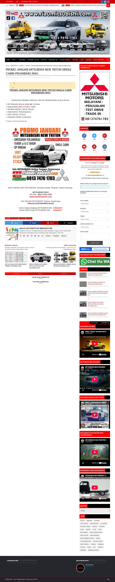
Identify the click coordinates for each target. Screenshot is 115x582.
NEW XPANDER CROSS (87, 538)
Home (8, 60)
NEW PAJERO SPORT (96, 532)
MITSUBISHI (9, 2)
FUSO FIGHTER (98, 60)
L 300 (82, 60)
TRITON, (48, 77)
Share (34, 223)
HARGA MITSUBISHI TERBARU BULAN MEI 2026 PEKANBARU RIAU (65, 265)
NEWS (98, 538)
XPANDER (22, 60)
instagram (56, 236)
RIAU (17, 2)
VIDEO (89, 547)
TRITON (75, 60)
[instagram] (108, 1)
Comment (70, 223)
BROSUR (89, 520)
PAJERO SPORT (65, 60)
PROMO (21, 65)
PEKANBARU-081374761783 (29, 2)
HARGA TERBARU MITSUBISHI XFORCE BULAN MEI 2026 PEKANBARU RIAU (98, 314)
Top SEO (34, 579)
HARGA (48, 5)
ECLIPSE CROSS (85, 526)
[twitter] (105, 1)
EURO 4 (95, 526)
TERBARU (101, 544)
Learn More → (89, 566)
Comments (105, 323)
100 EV (82, 520)
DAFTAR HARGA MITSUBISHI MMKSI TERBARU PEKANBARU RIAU (16, 265)
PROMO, (43, 77)
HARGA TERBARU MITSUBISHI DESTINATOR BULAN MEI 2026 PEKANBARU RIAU (96, 304)
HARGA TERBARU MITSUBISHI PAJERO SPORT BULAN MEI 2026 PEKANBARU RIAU (75, 5)
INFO (14, 60)
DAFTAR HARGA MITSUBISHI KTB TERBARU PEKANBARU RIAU (23, 5)
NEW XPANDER (94, 535)
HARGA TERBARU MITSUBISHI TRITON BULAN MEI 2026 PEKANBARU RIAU (38, 266)
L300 (99, 529)
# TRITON (29, 218)
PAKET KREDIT (84, 544)
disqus (40, 273)
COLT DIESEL (84, 523)
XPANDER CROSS (33, 60)
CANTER (88, 60)
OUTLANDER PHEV (85, 541)
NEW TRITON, (37, 77)
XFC (94, 547)
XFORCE (44, 60)
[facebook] (102, 1)
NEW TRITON (14, 65)
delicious (63, 236)
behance (48, 236)
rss (42, 236)
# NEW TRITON (14, 218)
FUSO (82, 529)
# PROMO (22, 218)
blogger (16, 273)
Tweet (16, 223)
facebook (64, 273)
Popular (95, 323)
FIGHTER (102, 526)
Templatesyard (20, 579)
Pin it (52, 223)
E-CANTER (104, 523)
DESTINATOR (53, 60)
